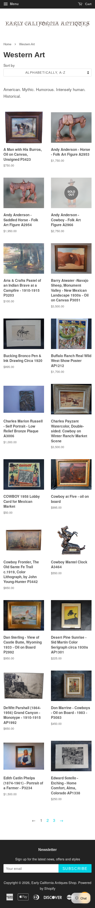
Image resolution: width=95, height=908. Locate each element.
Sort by (9, 65)
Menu (14, 3)
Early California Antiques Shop (53, 882)
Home (7, 44)
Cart (88, 4)
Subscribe (75, 869)
